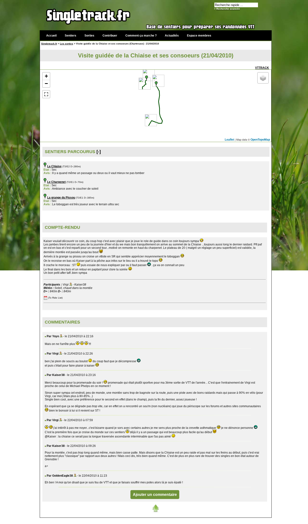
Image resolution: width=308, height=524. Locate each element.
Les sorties (66, 43)
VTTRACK (262, 67)
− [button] (46, 84)
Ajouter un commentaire (155, 495)
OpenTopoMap (260, 139)
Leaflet (229, 139)
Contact (235, 520)
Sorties (89, 35)
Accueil (51, 35)
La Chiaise (54, 166)
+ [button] (46, 76)
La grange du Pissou (61, 197)
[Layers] (263, 78)
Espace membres (199, 35)
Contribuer (110, 35)
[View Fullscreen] (46, 94)
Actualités (172, 35)
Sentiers (70, 35)
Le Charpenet (56, 182)
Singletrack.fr (49, 43)
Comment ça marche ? (141, 35)
